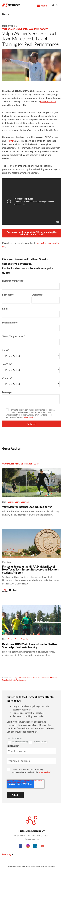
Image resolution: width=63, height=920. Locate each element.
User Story (8, 26)
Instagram (28, 846)
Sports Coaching (22, 502)
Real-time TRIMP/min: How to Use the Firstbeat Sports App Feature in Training (30, 646)
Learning (6, 854)
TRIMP (10, 140)
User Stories (6, 678)
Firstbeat (13, 590)
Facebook (21, 846)
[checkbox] (18, 742)
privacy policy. (29, 417)
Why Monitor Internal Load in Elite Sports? (27, 506)
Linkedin (35, 846)
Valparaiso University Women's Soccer (25, 29)
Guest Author (11, 448)
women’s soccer (48, 101)
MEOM (52, 866)
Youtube (42, 846)
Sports (10, 502)
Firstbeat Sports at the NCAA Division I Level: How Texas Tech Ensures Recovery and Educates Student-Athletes (30, 569)
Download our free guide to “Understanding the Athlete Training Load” (31, 233)
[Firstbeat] (11, 5)
